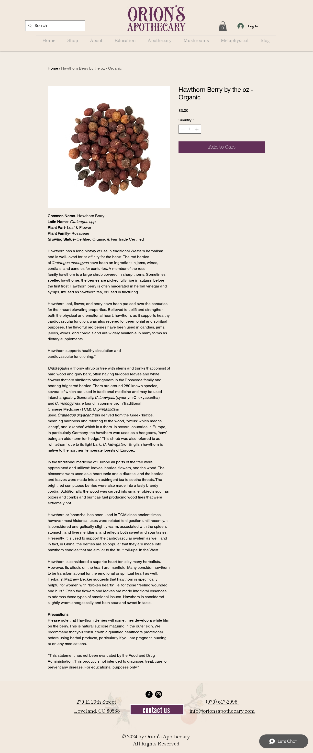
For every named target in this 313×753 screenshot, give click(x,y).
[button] (223, 26)
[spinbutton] (189, 129)
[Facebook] (149, 694)
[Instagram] (158, 694)
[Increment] (197, 129)
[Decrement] (182, 129)
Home (53, 68)
